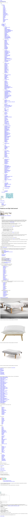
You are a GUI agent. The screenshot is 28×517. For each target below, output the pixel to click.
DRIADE (6, 71)
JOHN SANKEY (7, 109)
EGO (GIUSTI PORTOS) (8, 74)
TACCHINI (6, 174)
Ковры (4, 21)
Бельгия (3, 446)
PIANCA (6, 152)
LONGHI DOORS (7, 123)
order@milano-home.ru (3, 1)
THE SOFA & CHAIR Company (8, 176)
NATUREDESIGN (7, 143)
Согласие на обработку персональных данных (9, 481)
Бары (2, 438)
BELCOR (6, 42)
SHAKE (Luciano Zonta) (8, 170)
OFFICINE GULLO (7, 146)
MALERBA (6, 126)
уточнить (13, 226)
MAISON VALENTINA (8, 125)
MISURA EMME (7, 137)
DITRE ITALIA (6, 69)
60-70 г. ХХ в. (3, 458)
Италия (3, 449)
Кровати (4, 9)
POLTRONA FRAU (7, 153)
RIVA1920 (6, 160)
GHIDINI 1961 (6, 93)
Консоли (4, 17)
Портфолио (3, 411)
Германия (3, 447)
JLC (5, 108)
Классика (3, 454)
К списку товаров (4, 215)
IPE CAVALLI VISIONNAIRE (8, 105)
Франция (5, 252)
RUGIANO (6, 163)
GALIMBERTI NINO (7, 90)
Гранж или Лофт (4, 460)
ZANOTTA (6, 191)
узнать (14, 238)
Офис (2, 423)
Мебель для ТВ (4, 431)
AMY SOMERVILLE (7, 29)
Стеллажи (3, 440)
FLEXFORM (6, 83)
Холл (2, 422)
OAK (5, 145)
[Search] (1, 199)
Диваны (4, 7)
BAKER (6, 40)
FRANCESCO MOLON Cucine (8, 87)
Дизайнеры (3, 413)
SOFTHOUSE (6, 172)
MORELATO (6, 141)
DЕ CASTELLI (6, 72)
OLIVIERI (6, 147)
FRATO (6, 88)
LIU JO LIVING (7, 121)
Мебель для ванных (5, 19)
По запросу (4, 250)
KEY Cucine (6, 113)
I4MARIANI (6, 103)
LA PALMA (6, 115)
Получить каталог (10, 251)
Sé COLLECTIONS (7, 168)
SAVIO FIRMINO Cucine (8, 166)
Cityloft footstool (9, 215)
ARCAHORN (6, 32)
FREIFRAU (6, 89)
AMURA (6, 28)
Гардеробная (3, 420)
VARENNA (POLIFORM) (8, 184)
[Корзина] (1, 3)
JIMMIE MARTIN (7, 107)
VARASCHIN (6, 183)
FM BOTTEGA (6, 84)
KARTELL (6, 112)
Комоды (4, 11)
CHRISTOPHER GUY (7, 58)
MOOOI (6, 140)
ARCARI (6, 33)
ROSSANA (6, 162)
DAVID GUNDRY (7, 63)
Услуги (3, 408)
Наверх (1, 0)
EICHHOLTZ (6, 75)
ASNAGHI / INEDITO (7, 37)
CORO (5, 59)
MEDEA (6, 131)
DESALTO (6, 67)
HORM (5, 102)
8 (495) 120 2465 (2, 200)
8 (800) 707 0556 (2, 469)
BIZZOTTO (6, 43)
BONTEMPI (6, 47)
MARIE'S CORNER (7, 127)
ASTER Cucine (6, 38)
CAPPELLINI (6, 51)
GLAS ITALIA (6, 97)
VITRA (5, 185)
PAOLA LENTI (6, 150)
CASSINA (6, 54)
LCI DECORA (6, 119)
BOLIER (6, 45)
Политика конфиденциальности (7, 480)
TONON (6, 177)
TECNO (6, 175)
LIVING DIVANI (7, 122)
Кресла (3, 429)
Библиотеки (4, 12)
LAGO (5, 117)
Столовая (3, 418)
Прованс (3, 456)
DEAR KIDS (6, 65)
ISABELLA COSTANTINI (8, 106)
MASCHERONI (7, 129)
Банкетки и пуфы (4, 430)
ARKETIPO (6, 34)
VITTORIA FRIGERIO (7, 186)
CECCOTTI (6, 56)
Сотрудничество (4, 412)
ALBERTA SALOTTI (7, 27)
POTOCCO (6, 155)
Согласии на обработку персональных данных (13, 505)
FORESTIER (6, 85)
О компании (3, 407)
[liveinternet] (2, 476)
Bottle (1, 215)
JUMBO (6, 110)
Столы (4, 6)
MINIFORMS (6, 134)
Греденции (4, 15)
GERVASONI (6, 92)
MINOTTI (6, 135)
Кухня (2, 417)
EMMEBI (6, 76)
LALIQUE (6, 118)
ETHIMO (6, 78)
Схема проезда (2, 465)
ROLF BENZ (6, 161)
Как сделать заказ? (8, 260)
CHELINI (6, 57)
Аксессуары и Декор (4, 443)
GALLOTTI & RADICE (8, 91)
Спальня (3, 419)
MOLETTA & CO (7, 139)
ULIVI (5, 181)
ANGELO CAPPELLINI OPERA (9, 30)
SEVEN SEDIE (6, 169)
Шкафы (3, 434)
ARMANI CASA (7, 35)
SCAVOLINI (6, 167)
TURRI (5, 180)
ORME (5, 148)
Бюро (4, 18)
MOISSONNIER (7, 138)
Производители (4, 409)
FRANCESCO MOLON (8, 86)
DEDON (6, 66)
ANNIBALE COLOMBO (8, 31)
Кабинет (3, 421)
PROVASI (6, 156)
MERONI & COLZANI (7, 133)
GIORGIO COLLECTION (8, 95)
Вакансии (3, 414)
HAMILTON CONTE (7, 100)
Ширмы (4, 20)
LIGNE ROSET (6, 251)
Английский (3, 455)
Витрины (4, 16)
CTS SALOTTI (6, 61)
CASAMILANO (7, 53)
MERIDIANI (6, 132)
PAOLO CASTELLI (7, 151)
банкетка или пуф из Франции (4, 297)
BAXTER (6, 41)
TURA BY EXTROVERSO (8, 179)
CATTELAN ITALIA (7, 55)
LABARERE (6, 116)
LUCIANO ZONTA (7, 124)
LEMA (5, 120)
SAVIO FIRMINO (7, 165)
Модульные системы (5, 14)
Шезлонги (3, 441)
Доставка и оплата (4, 410)
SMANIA (6, 171)
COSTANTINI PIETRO (7, 60)
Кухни (4, 5)
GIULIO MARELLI (7, 96)
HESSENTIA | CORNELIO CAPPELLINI (10, 101)
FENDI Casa (6, 81)
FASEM (6, 80)
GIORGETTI (6, 94)
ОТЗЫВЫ (3, 24)
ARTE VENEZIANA (7, 36)
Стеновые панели (5, 13)
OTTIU (5, 149)
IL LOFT (6, 104)
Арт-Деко (3, 457)
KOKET (6, 114)
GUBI (5, 98)
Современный (3, 459)
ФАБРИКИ (3, 25)
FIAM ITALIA (6, 82)
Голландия (3, 448)
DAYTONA (6, 64)
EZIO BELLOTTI (7, 79)
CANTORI (6, 50)
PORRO (6, 154)
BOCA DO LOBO (7, 44)
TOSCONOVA (6, 178)
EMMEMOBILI (6, 77)
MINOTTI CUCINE (7, 136)
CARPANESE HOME (7, 52)
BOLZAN (6, 46)
